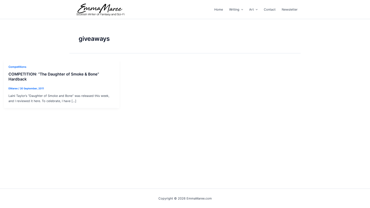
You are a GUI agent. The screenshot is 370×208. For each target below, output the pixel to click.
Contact (270, 9)
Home (218, 9)
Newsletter (290, 9)
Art (251, 9)
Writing (234, 9)
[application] (241, 9)
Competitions (17, 66)
